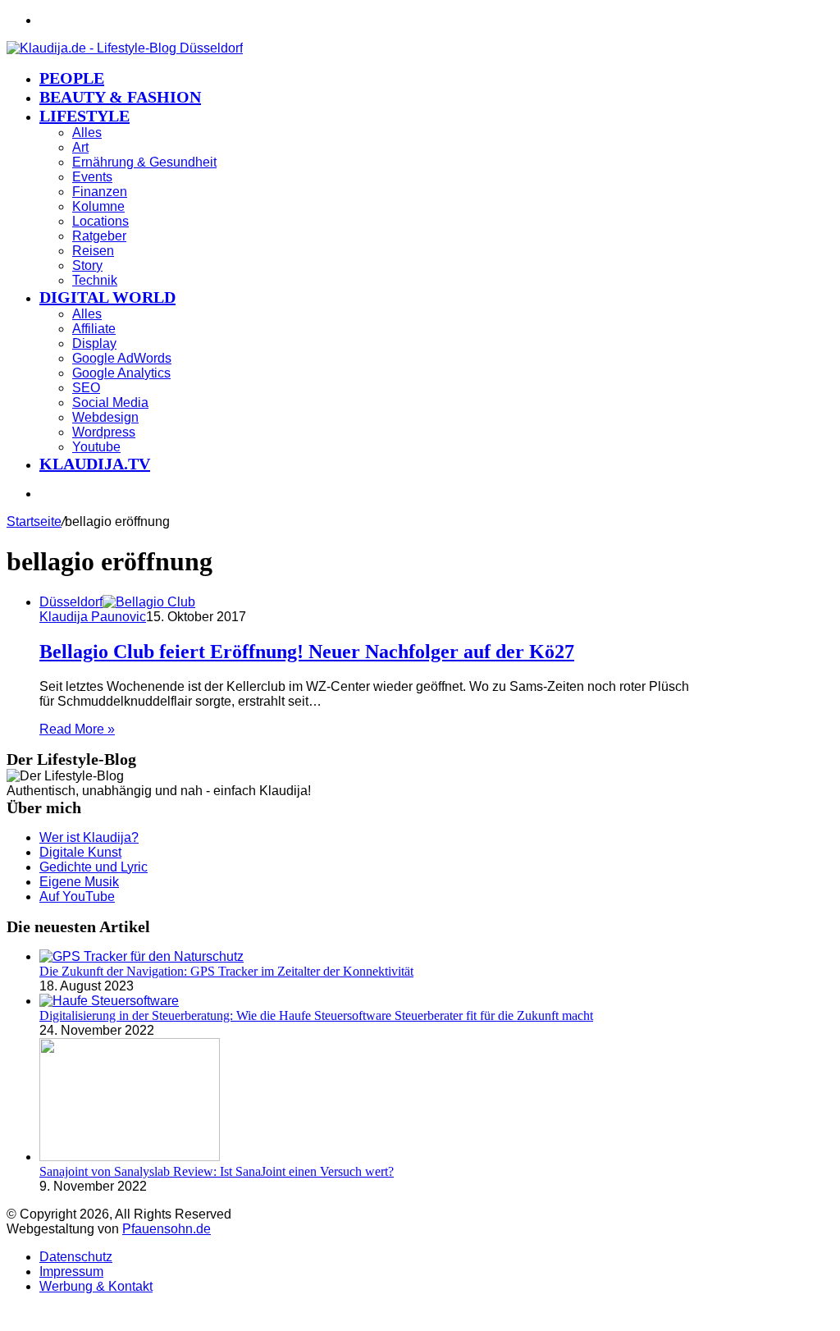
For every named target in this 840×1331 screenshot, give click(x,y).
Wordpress (103, 432)
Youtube (96, 447)
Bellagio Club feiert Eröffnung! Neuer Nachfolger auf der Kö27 (306, 651)
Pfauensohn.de (166, 1229)
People (71, 78)
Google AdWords (121, 358)
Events (92, 177)
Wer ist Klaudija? (89, 837)
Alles (87, 133)
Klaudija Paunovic (92, 617)
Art (80, 147)
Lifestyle (84, 116)
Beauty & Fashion (120, 97)
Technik (94, 280)
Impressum (71, 1271)
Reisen (93, 251)
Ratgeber (99, 236)
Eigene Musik (79, 882)
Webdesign (105, 417)
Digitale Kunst (80, 852)
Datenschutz (75, 1257)
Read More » (77, 729)
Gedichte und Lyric (93, 867)
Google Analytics (121, 373)
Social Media (110, 402)
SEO (86, 388)
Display (94, 343)
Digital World (107, 297)
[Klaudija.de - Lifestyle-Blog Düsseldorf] (125, 48)
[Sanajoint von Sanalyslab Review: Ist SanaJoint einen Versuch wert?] (129, 1157)
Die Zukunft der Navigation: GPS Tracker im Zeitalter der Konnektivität (226, 971)
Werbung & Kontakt (96, 1286)
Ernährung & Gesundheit (144, 162)
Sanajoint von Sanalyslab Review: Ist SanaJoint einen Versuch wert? (216, 1171)
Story (87, 265)
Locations (100, 221)
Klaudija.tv (94, 464)
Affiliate (94, 329)
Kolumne (98, 206)
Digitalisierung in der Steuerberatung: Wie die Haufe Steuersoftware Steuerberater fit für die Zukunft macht (316, 1015)
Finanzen (99, 192)
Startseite (34, 521)
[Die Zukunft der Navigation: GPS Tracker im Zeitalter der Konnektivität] (141, 956)
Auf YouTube (77, 896)
